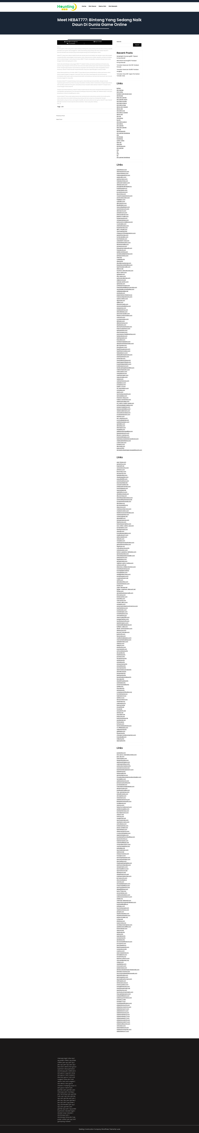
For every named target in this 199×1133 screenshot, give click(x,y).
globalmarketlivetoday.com (125, 343)
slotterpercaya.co (122, 983)
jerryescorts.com (122, 878)
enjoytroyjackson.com (123, 328)
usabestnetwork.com (123, 799)
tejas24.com (120, 645)
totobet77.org (121, 1001)
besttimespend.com (123, 947)
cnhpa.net (120, 919)
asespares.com (121, 308)
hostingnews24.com (123, 356)
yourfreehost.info (122, 231)
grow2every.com (122, 347)
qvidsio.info (120, 686)
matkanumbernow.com (124, 509)
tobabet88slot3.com (123, 996)
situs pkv (119, 144)
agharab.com (121, 284)
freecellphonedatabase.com (125, 786)
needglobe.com (121, 964)
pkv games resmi (122, 99)
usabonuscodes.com (123, 401)
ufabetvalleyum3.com (123, 1024)
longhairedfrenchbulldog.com (126, 837)
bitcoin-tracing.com (123, 435)
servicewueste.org (122, 505)
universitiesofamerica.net (124, 499)
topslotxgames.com (123, 514)
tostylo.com (120, 816)
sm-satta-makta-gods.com (125, 403)
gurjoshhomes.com (122, 235)
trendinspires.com (122, 613)
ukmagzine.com (121, 796)
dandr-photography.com (124, 628)
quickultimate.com (122, 975)
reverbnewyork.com (123, 209)
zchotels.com (121, 390)
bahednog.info (121, 771)
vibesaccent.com (122, 185)
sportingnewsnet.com (123, 857)
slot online (120, 92)
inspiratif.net (120, 466)
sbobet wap (62, 1113)
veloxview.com (121, 1026)
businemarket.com (122, 841)
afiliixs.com (120, 302)
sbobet (69, 1113)
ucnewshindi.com (122, 784)
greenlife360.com (122, 479)
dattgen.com (121, 321)
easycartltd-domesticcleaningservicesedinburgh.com (129, 449)
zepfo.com (120, 392)
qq (117, 152)
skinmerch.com (121, 211)
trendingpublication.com (124, 1003)
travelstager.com (122, 612)
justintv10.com (121, 634)
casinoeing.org (121, 703)
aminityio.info (121, 660)
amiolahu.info (121, 662)
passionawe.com (122, 968)
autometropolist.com (123, 313)
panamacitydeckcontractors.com (127, 606)
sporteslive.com (121, 861)
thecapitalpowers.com (124, 994)
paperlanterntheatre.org (124, 295)
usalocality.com (121, 177)
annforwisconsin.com (123, 198)
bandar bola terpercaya (124, 94)
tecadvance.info (122, 658)
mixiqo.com (120, 962)
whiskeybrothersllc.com (124, 1029)
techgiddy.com (121, 779)
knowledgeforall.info (123, 570)
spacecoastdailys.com (123, 409)
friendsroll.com (121, 250)
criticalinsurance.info (123, 548)
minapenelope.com (123, 220)
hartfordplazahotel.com (124, 726)
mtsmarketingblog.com (124, 640)
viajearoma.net (121, 280)
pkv (118, 135)
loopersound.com (122, 218)
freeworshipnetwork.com (124, 297)
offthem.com (121, 470)
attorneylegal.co (122, 880)
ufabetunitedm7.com (123, 1016)
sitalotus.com (121, 921)
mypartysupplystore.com (124, 196)
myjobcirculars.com (123, 511)
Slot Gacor (92, 6)
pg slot (68, 1073)
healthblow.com (122, 559)
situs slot (60, 1067)
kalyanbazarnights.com (124, 524)
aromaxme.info (121, 668)
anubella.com (121, 429)
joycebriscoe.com (122, 192)
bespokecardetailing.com (124, 265)
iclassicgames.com (122, 826)
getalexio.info (121, 940)
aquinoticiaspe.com (123, 835)
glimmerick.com (122, 203)
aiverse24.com (121, 427)
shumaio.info (120, 688)
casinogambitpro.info (123, 764)
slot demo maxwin (122, 112)
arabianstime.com (122, 310)
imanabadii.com (121, 737)
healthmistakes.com (123, 913)
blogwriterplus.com (123, 760)
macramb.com (121, 600)
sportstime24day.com (123, 859)
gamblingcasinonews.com (125, 498)
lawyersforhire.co (122, 839)
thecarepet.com (122, 758)
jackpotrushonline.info (123, 783)
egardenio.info (121, 936)
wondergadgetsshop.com (124, 254)
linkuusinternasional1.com (124, 248)
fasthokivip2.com (122, 829)
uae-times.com (121, 462)
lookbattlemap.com (123, 811)
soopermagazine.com (123, 407)
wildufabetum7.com (123, 1031)
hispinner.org (121, 546)
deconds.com (121, 446)
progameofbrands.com (124, 501)
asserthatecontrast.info (124, 670)
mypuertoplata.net (122, 485)
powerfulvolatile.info (123, 685)
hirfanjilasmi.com (122, 955)
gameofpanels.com (123, 554)
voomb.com (120, 882)
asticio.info (120, 934)
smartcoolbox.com (122, 984)
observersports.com (123, 831)
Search (119, 42)
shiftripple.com (121, 981)
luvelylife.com (121, 599)
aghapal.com (121, 274)
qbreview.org (121, 503)
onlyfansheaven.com (123, 584)
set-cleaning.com (122, 418)
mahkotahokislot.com (123, 895)
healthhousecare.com (123, 349)
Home (84, 6)
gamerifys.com (121, 464)
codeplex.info (121, 259)
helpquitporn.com (122, 353)
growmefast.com (122, 893)
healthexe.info (121, 655)
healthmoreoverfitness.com (125, 513)
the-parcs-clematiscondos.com (127, 755)
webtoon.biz (120, 852)
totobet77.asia (121, 999)
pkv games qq (66, 1098)
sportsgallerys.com (122, 869)
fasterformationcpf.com (124, 807)
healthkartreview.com (123, 351)
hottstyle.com (121, 358)
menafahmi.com (122, 373)
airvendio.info (121, 653)
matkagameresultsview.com (125, 542)
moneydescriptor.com (123, 844)
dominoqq (120, 96)
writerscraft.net (121, 565)
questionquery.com (122, 623)
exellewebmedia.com (123, 790)
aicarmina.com (121, 194)
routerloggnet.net (122, 516)
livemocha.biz (121, 705)
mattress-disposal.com (124, 900)
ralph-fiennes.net (122, 587)
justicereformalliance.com (125, 222)
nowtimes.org (121, 701)
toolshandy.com (122, 610)
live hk (118, 120)
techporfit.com (121, 473)
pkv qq (119, 116)
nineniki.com (120, 531)
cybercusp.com (121, 442)
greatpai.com (121, 293)
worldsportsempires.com (124, 925)
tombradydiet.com (122, 237)
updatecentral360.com (124, 927)
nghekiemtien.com (122, 642)
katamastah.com (122, 928)
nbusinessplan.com (122, 477)
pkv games (120, 90)
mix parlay (120, 118)
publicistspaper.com (123, 422)
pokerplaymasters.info (124, 766)
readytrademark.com (123, 411)
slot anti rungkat (68, 1081)
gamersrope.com (122, 788)
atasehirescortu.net (123, 874)
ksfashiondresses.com (123, 915)
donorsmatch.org (122, 699)
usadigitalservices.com (124, 574)
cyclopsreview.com (123, 319)
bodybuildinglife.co (122, 904)
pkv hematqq (62, 1094)
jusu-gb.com (120, 756)
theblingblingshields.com (124, 863)
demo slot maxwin (122, 107)
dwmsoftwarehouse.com (124, 327)
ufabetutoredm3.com (123, 1020)
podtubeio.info (121, 683)
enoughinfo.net (121, 711)
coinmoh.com (121, 317)
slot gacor (61, 1073)
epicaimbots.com (122, 330)
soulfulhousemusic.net (123, 988)
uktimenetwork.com (123, 171)
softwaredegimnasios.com (125, 405)
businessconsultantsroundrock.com (128, 439)
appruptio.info (121, 741)
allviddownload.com (123, 494)
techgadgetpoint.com (123, 884)
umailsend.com (121, 803)
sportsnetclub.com (122, 820)
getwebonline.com (122, 582)
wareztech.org (121, 798)
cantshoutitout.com (123, 481)
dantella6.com (121, 518)
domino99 (64, 1105)
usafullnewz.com (122, 170)
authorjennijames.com (123, 278)
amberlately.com (122, 190)
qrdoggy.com (121, 906)
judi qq (118, 88)
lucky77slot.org (121, 891)
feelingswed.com (122, 338)
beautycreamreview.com (124, 315)
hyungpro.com (121, 856)
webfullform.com (122, 492)
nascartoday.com (122, 377)
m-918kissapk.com (122, 727)
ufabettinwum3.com (123, 1013)
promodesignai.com (123, 420)
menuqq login (62, 1058)
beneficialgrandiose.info (124, 677)
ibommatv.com (121, 471)
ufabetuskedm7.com (123, 1018)
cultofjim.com (121, 201)
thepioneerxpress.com (124, 486)
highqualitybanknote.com (124, 355)
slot (62, 107)
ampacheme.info (122, 664)
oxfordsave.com (122, 824)
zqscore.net (120, 930)
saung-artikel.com (122, 827)
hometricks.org (121, 956)
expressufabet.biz (122, 483)
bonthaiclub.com (122, 239)
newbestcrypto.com (123, 822)
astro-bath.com (122, 272)
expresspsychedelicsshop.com (126, 334)
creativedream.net (122, 578)
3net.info (119, 257)
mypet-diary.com (122, 602)
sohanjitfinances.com (123, 986)
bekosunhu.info (121, 675)
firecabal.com (121, 340)
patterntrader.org (122, 917)
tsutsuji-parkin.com (122, 282)
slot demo (120, 124)
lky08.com (120, 585)
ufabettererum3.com (123, 1005)
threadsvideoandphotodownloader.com (129, 777)
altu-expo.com (121, 276)
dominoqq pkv (121, 131)
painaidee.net (121, 848)
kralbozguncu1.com (122, 366)
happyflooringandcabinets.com (126, 902)
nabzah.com (120, 539)
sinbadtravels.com (122, 794)
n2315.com (120, 580)
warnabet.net (121, 714)
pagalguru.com (121, 383)
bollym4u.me (121, 716)
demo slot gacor (70, 1067)
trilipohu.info (120, 739)
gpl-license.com (122, 345)
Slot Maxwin (113, 6)
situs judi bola (69, 1069)
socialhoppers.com (122, 576)
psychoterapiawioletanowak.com (127, 973)
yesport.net (120, 814)
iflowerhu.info (121, 733)
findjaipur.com (121, 199)
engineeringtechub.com (124, 876)
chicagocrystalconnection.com (126, 735)
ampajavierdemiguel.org (124, 186)
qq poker (70, 1102)
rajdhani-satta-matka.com (125, 563)
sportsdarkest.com (122, 850)
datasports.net (121, 872)
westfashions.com (122, 608)
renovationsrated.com (123, 413)
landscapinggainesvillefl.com (125, 368)
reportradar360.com (123, 617)
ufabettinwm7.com (122, 1011)
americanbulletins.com (124, 306)
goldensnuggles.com (123, 809)
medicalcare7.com (122, 535)
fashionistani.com (122, 336)
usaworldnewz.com (122, 173)
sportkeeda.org (121, 945)
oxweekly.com (121, 604)
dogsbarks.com (121, 325)
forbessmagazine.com (123, 342)
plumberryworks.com (123, 971)
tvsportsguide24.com (123, 885)
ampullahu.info (121, 666)
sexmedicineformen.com (124, 979)
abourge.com (121, 300)
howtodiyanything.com (124, 360)
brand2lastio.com (122, 572)
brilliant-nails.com (122, 627)
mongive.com (121, 541)
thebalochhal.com (122, 181)
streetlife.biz (120, 707)
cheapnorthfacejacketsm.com (126, 233)
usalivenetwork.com (123, 781)
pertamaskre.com (122, 775)
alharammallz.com (122, 304)
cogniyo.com (121, 951)
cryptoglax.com (121, 224)
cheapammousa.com (123, 285)
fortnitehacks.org (122, 694)
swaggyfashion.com (123, 619)
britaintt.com (121, 444)
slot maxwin (70, 1075)
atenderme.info (121, 671)
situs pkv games (121, 98)
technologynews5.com (124, 394)
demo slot (120, 109)
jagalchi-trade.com (122, 216)
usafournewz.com (122, 179)
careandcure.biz (122, 949)
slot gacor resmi (63, 1088)
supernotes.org (121, 923)
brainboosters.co (122, 188)
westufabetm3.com (123, 1027)
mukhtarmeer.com (122, 375)
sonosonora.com (122, 246)
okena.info (120, 261)
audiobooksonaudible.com (125, 431)
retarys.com (120, 805)
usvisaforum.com (122, 213)
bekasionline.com (122, 475)
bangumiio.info (121, 673)
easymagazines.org (122, 953)
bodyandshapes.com (123, 437)
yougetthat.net (121, 818)
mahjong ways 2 (69, 1086)
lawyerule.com (121, 636)
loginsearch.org (121, 696)
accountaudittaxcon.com (124, 942)
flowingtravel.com (122, 529)
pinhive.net (120, 713)
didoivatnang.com (122, 323)
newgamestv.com (122, 867)
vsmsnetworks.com (123, 468)
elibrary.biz (120, 269)
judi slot (61, 1069)
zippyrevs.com (121, 507)
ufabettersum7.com (123, 1009)
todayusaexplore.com (123, 175)
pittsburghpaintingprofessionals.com (128, 970)
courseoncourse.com (123, 768)
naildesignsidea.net (122, 291)
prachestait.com (122, 649)
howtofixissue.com (122, 488)
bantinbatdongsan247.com (125, 770)
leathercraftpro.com (123, 958)
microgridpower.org (123, 960)
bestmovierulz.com (122, 214)
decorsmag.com (122, 496)
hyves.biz (119, 709)
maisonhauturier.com (123, 370)
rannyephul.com (122, 615)
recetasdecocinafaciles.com (125, 289)
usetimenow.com (122, 557)
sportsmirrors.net (122, 870)
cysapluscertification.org (124, 692)
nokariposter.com (122, 550)
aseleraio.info (121, 932)
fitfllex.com (120, 591)
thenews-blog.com (122, 398)
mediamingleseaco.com (124, 638)
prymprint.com (121, 943)
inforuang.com (121, 595)
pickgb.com (120, 912)
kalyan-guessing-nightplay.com (126, 552)
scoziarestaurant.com (123, 414)
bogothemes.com (122, 228)
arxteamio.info (121, 938)
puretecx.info (121, 656)
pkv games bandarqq (123, 133)
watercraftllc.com (122, 299)
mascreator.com (122, 371)
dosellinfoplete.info (122, 681)
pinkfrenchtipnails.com (124, 865)
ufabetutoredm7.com (123, 1022)
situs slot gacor (63, 1077)
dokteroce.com (121, 630)
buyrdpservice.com (123, 813)
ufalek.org (120, 899)
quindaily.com (121, 424)
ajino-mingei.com (122, 229)
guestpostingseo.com (123, 762)
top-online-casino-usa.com (125, 526)
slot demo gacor (122, 103)
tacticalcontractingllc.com (125, 992)
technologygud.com (123, 908)
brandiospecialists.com (124, 533)
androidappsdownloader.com (126, 556)
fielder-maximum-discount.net (126, 589)
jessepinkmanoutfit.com (124, 801)
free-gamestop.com (123, 792)
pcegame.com (121, 385)
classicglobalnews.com (124, 441)
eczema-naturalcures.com (125, 270)
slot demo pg (121, 111)
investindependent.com (124, 364)
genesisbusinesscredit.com (125, 593)
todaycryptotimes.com (124, 399)
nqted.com (120, 379)
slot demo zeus (121, 105)
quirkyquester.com (122, 977)
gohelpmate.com (122, 561)
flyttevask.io (120, 722)
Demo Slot (102, 6)
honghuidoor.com (122, 527)
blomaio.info (120, 679)
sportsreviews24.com (123, 887)
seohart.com (121, 416)
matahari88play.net (123, 842)
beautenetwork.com (123, 433)
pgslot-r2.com (121, 386)
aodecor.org (120, 698)
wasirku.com (120, 643)
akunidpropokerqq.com (124, 263)
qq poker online (63, 1060)
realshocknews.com (123, 910)
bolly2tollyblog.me (122, 718)
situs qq (119, 142)
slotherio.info (121, 690)
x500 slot (72, 1071)
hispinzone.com (121, 522)
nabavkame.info (122, 729)
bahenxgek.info (121, 773)
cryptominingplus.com (123, 833)
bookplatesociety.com (124, 242)
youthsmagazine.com (123, 846)
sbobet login (69, 1111)
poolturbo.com (121, 647)
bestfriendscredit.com (123, 267)
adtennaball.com (122, 537)
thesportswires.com (123, 854)
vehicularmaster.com (123, 183)
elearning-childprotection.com (126, 567)
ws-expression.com (123, 388)
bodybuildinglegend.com (124, 625)
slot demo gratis (122, 101)
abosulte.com (121, 426)
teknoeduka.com (122, 396)
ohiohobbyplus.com (123, 226)
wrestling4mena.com (123, 569)
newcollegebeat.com (123, 207)
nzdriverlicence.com (123, 381)
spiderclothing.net (122, 252)
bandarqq (120, 139)
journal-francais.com (123, 632)
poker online (120, 141)
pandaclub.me (121, 720)
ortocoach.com (121, 966)
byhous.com (120, 724)
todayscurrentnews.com (124, 998)
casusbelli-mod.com (123, 241)
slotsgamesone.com (123, 520)
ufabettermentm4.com (124, 1007)
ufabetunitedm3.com (123, 1014)
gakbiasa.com (121, 731)
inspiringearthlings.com (124, 362)
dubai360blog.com (122, 889)
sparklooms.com (122, 990)
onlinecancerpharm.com (124, 897)
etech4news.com (122, 332)
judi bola (61, 1111)
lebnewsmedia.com (123, 244)
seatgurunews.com (122, 256)
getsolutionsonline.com (124, 544)
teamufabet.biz (121, 490)
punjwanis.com (121, 753)
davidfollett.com (122, 205)
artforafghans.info (122, 651)
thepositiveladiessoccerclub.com (127, 287)
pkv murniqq (69, 1092)
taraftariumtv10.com (123, 621)
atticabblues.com (122, 312)
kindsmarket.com (122, 597)
